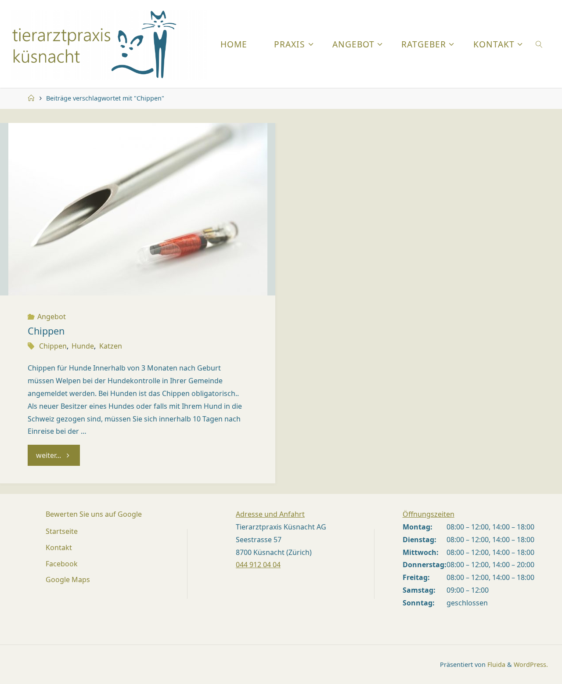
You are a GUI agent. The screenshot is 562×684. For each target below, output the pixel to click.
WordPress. (531, 664)
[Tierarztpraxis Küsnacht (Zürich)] (109, 44)
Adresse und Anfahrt (270, 514)
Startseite (62, 531)
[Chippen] (137, 209)
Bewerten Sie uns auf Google (94, 514)
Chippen (46, 330)
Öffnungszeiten (428, 514)
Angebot (51, 316)
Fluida (495, 664)
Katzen (110, 346)
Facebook (62, 564)
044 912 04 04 (258, 564)
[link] (539, 44)
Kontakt (59, 547)
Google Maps (68, 579)
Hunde (83, 346)
